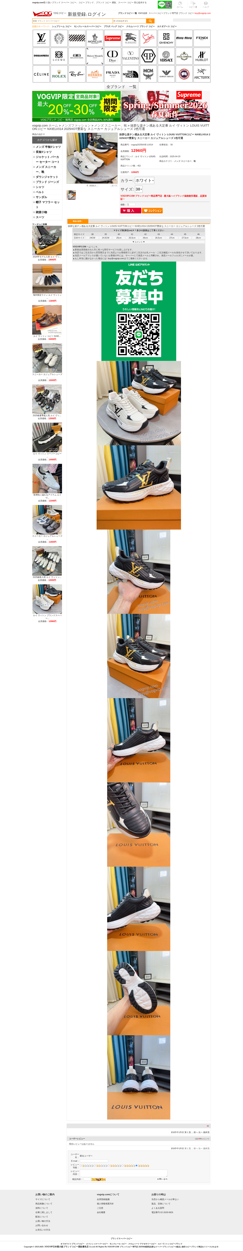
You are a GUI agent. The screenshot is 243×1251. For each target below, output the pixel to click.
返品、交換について (160, 1203)
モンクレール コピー (118, 1244)
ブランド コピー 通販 (106, 2)
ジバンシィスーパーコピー (97, 1244)
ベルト (40, 192)
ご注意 (100, 1208)
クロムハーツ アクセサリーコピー (142, 1244)
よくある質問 (157, 1208)
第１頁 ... (188, 1132)
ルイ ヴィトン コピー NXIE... (47, 336)
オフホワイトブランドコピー (72, 1244)
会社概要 (101, 1212)
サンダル (41, 197)
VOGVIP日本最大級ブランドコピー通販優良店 (67, 1246)
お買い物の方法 (42, 1221)
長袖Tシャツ (44, 151)
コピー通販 (193, 8)
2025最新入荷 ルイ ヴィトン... (47, 577)
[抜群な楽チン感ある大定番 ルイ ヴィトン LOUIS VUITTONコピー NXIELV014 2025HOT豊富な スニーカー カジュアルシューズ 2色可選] (92, 158)
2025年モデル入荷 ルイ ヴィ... (47, 257)
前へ (196, 1132)
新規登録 (77, 14)
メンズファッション (76, 125)
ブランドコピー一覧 (127, 13)
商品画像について (43, 1203)
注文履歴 (180, 20)
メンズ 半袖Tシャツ (48, 146)
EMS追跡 (142, 13)
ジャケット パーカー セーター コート (48, 159)
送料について (41, 1208)
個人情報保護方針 (105, 1203)
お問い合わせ (41, 1225)
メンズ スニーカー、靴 (110, 125)
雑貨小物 (41, 212)
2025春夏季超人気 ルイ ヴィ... (47, 415)
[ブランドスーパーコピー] (49, 14)
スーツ (40, 217)
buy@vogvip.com (203, 13)
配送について (41, 1216)
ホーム (53, 125)
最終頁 (206, 1132)
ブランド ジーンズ (47, 181)
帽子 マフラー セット (48, 205)
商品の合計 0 (38, 134)
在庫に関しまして (43, 1212)
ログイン (96, 14)
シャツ (40, 187)
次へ (200, 1132)
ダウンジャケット (47, 176)
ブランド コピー (186, 13)
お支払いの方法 (42, 1230)
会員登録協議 (103, 1199)
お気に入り (193, 20)
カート (204, 20)
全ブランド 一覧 (121, 87)
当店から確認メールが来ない (165, 1199)
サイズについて (42, 1199)
